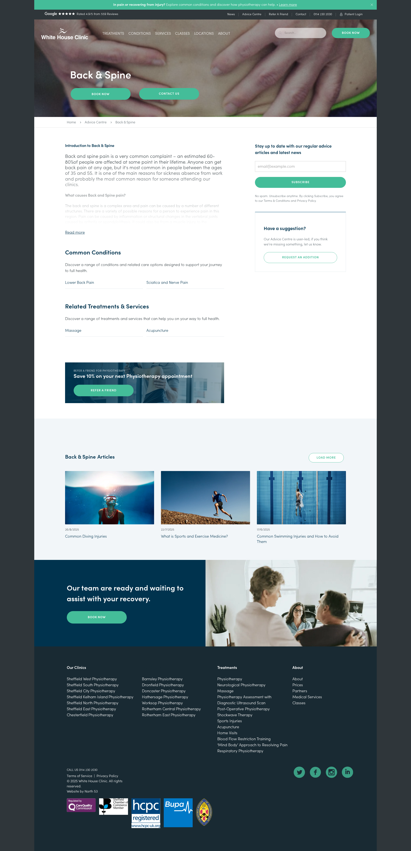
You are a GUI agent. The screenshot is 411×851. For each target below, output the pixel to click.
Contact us (169, 94)
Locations (204, 33)
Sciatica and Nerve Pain (167, 282)
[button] (113, 34)
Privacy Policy (306, 201)
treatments (113, 33)
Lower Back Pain (79, 282)
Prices (297, 685)
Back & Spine (125, 122)
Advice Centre (96, 122)
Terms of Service (79, 776)
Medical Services (307, 697)
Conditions (139, 33)
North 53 (91, 791)
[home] (64, 34)
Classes (182, 33)
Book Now (101, 94)
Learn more (288, 5)
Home (71, 122)
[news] (109, 505)
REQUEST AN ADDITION (300, 257)
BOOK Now (351, 33)
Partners (299, 691)
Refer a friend (103, 390)
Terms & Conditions (277, 201)
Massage (73, 330)
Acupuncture (157, 330)
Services (163, 33)
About (224, 33)
